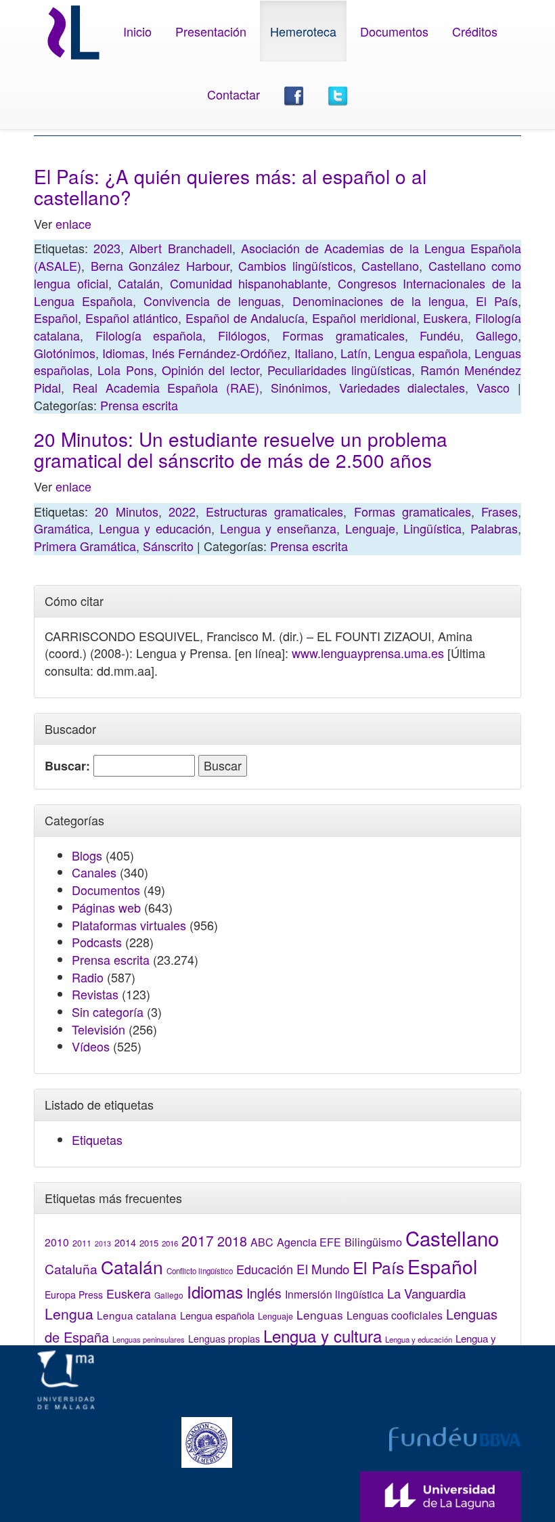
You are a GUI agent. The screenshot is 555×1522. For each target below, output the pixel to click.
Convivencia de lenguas (212, 300)
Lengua (69, 1313)
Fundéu (440, 335)
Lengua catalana (137, 1314)
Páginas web (106, 907)
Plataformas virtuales (129, 925)
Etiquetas (97, 1139)
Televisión (98, 1029)
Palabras (494, 528)
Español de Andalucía (245, 317)
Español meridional (364, 317)
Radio (88, 977)
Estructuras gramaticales (274, 511)
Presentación (210, 31)
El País (497, 300)
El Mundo (322, 1268)
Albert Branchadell (180, 248)
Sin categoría (107, 1011)
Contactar (233, 94)
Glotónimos (64, 353)
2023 (106, 248)
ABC (261, 1242)
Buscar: (67, 766)
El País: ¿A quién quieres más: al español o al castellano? (230, 186)
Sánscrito (168, 546)
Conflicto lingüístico (199, 1270)
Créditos (474, 31)
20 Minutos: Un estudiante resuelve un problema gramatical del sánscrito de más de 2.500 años (240, 449)
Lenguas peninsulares (148, 1339)
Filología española (149, 335)
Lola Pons (125, 369)
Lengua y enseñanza (278, 528)
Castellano (390, 265)
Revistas (95, 994)
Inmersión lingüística (334, 1293)
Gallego (497, 335)
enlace (73, 223)
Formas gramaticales (343, 335)
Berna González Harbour (160, 265)
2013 (103, 1243)
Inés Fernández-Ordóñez (219, 353)
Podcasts (97, 942)
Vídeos (91, 1046)
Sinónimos (299, 387)
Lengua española (421, 353)
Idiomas (123, 353)
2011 (81, 1243)
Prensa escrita (139, 405)
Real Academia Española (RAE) (165, 387)
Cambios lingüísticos (295, 265)
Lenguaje (370, 528)
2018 (232, 1241)
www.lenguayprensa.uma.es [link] (368, 652)
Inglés (264, 1293)
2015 (148, 1242)
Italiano (314, 353)
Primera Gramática (85, 546)
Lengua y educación (155, 528)
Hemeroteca (303, 31)
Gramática (62, 528)
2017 (197, 1240)
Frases (499, 511)
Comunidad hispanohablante (249, 283)
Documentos (394, 31)
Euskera (445, 317)
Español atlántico (132, 317)
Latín (354, 353)
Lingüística (432, 528)
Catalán (139, 283)
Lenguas (319, 1314)
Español (56, 317)
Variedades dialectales (402, 387)
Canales (94, 872)
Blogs (87, 855)
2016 (170, 1243)
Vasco (493, 387)
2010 (57, 1241)
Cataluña (71, 1268)
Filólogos (242, 335)
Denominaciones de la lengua (378, 300)
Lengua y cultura (322, 1335)
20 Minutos (126, 511)
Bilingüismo (373, 1242)
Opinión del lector (210, 369)
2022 (182, 511)
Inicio (137, 31)
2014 (125, 1242)
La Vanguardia (426, 1293)
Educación (264, 1269)
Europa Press (74, 1294)
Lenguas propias (224, 1338)
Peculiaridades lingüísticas (339, 369)
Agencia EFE (309, 1242)
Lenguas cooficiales (395, 1314)
